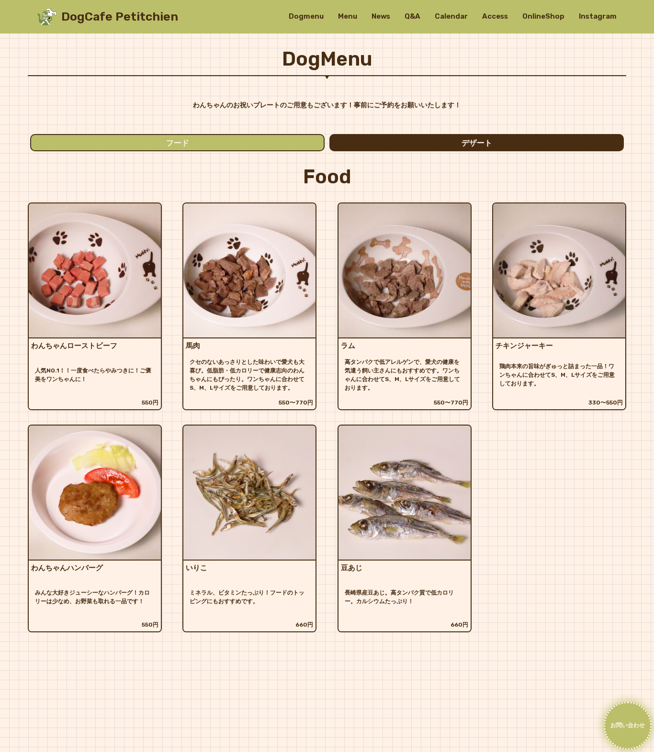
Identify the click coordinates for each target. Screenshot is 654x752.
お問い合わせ (627, 725)
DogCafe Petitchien (119, 16)
